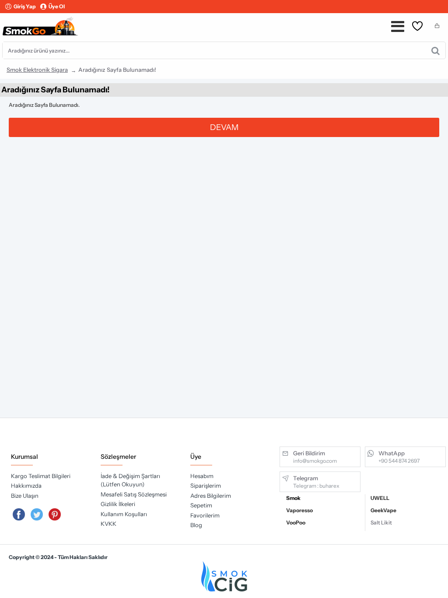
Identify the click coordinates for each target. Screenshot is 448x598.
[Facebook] (19, 514)
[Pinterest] (55, 514)
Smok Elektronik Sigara (37, 69)
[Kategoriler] (398, 26)
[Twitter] (37, 514)
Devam (224, 127)
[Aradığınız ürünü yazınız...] (435, 50)
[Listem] (417, 26)
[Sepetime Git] (437, 26)
